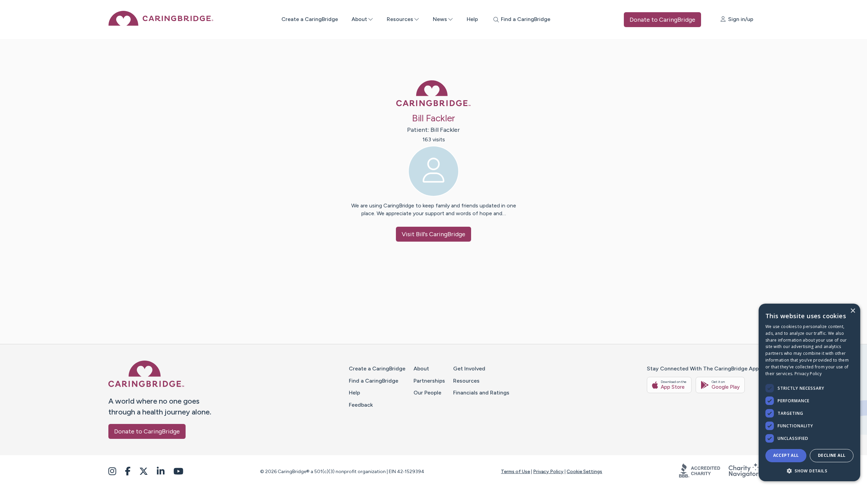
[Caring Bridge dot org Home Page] (160, 24)
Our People (427, 392)
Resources (400, 19)
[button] (809, 470)
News (440, 19)
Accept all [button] (786, 455)
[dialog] (809, 392)
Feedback (361, 405)
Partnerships (429, 381)
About (359, 19)
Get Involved (469, 368)
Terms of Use (515, 471)
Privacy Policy (548, 471)
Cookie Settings (584, 471)
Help (472, 19)
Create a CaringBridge (309, 19)
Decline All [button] (831, 455)
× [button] (852, 310)
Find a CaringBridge (373, 381)
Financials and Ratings (481, 392)
